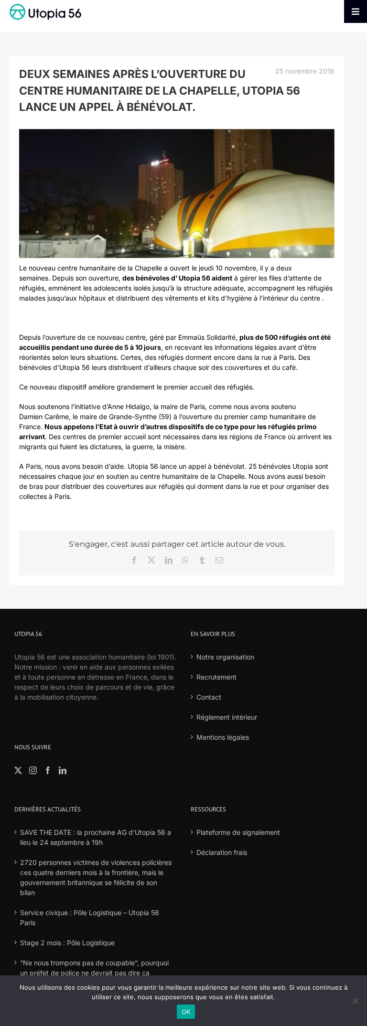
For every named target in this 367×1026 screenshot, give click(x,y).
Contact (208, 697)
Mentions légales (222, 737)
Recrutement (216, 677)
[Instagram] (33, 770)
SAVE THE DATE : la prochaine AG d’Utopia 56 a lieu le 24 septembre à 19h (95, 837)
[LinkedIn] (62, 770)
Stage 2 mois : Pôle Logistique (67, 943)
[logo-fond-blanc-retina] (45, 7)
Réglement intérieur (226, 717)
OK (186, 1011)
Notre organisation (225, 657)
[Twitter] (18, 770)
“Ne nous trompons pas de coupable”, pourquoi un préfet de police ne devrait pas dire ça (94, 968)
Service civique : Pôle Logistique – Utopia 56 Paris (89, 917)
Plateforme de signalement (238, 832)
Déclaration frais (221, 852)
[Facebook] (48, 770)
